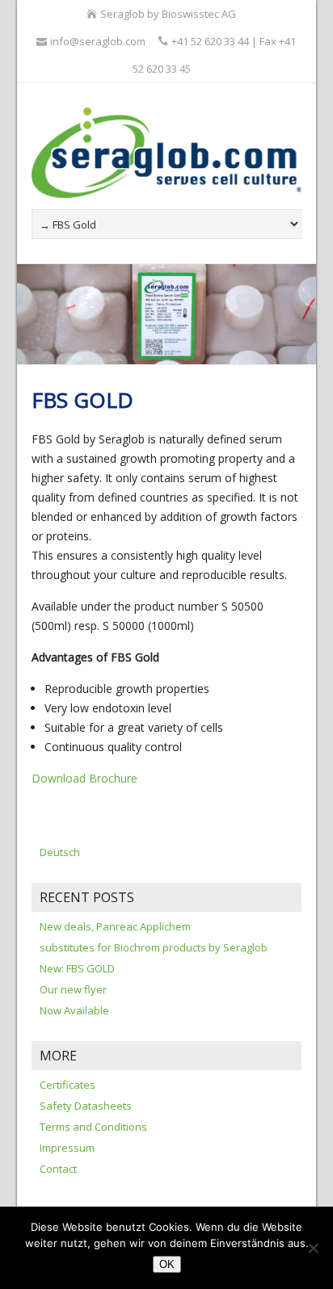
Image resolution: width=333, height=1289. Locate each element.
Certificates (67, 1084)
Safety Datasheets (86, 1105)
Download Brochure (84, 778)
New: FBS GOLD (77, 968)
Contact (58, 1168)
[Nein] (313, 1248)
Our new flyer (73, 989)
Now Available (74, 1010)
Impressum (67, 1147)
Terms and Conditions (93, 1126)
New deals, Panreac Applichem (115, 926)
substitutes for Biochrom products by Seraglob (154, 947)
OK (167, 1264)
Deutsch (60, 852)
